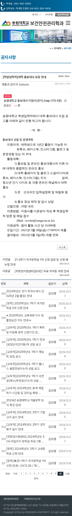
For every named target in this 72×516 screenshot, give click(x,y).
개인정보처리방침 (11, 499)
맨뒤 (36, 478)
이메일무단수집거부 (32, 499)
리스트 (62, 247)
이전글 (6, 259)
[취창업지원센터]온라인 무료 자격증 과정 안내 (42, 271)
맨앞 (8, 473)
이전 (15, 473)
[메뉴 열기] (68, 23)
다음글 (6, 271)
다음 (67, 473)
